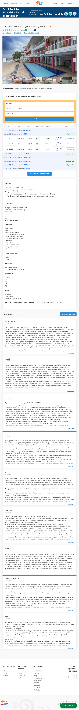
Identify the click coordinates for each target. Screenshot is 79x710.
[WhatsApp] (70, 14)
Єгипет (5, 4)
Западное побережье (31, 33)
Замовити (70, 138)
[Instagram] (74, 676)
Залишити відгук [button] (68, 314)
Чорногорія (38, 678)
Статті (62, 4)
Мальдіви (37, 681)
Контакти (69, 4)
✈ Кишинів (9, 103)
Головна (8, 33)
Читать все (70, 353)
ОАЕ (20, 4)
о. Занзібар (38, 687)
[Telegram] (66, 14)
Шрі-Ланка (17, 33)
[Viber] (75, 14)
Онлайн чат (69, 706)
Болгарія (37, 685)
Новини (55, 4)
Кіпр (35, 676)
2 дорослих (9, 113)
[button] (27, 3)
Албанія (37, 690)
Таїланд (37, 683)
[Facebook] (68, 676)
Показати (39, 119)
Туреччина (13, 4)
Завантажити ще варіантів (39, 173)
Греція (36, 673)
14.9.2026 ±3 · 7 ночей (15, 108)
